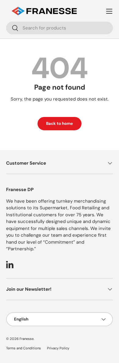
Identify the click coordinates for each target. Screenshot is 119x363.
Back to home (59, 123)
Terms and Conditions (23, 348)
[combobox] (59, 28)
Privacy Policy (58, 348)
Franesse (27, 339)
